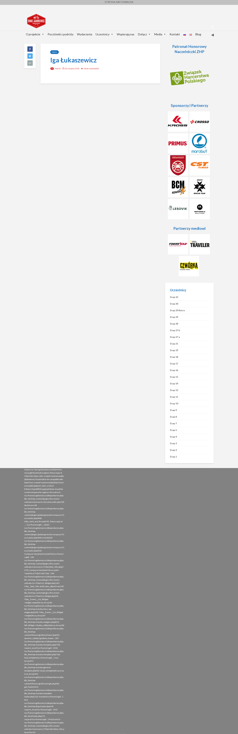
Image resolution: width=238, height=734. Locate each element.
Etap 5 (173, 430)
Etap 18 (174, 356)
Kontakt (175, 34)
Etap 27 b (175, 330)
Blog (198, 34)
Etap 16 (174, 370)
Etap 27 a (175, 337)
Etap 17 (174, 363)
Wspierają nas (125, 34)
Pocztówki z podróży (61, 34)
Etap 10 (174, 403)
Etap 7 (173, 423)
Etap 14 (174, 383)
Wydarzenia (84, 34)
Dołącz (142, 34)
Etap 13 (174, 390)
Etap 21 (174, 343)
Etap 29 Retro (177, 310)
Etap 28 (174, 323)
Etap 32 (174, 297)
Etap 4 (173, 436)
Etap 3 (173, 443)
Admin (58, 68)
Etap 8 (173, 416)
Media (158, 34)
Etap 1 (54, 52)
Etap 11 (174, 396)
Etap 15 (174, 376)
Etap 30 (174, 303)
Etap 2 (173, 450)
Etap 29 (174, 317)
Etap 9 (173, 410)
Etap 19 (174, 350)
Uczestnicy (102, 34)
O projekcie (33, 34)
